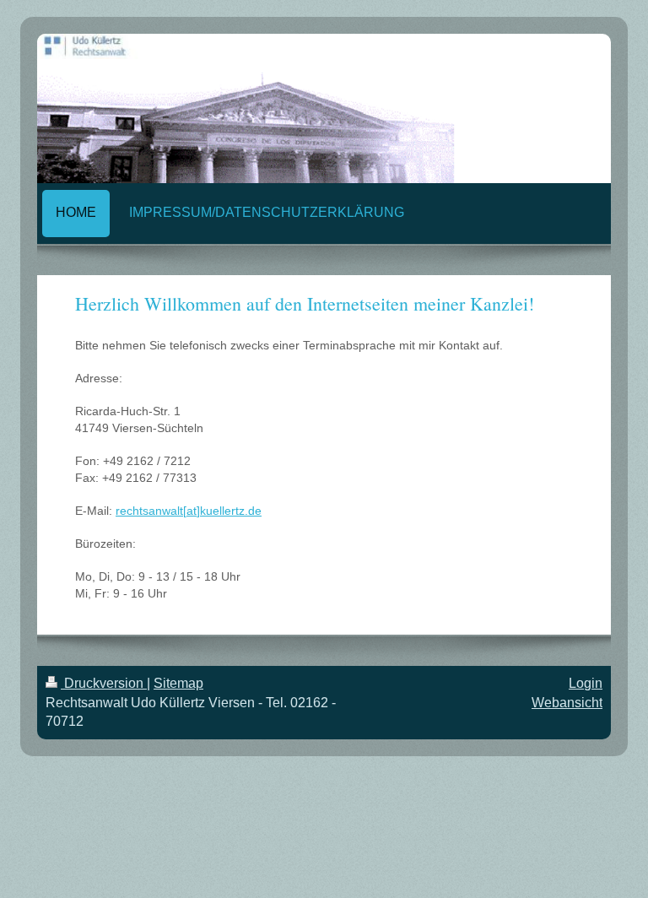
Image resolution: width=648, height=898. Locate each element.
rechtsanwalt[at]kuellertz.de (189, 510)
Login (585, 683)
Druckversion (104, 683)
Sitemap (178, 683)
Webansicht (567, 702)
